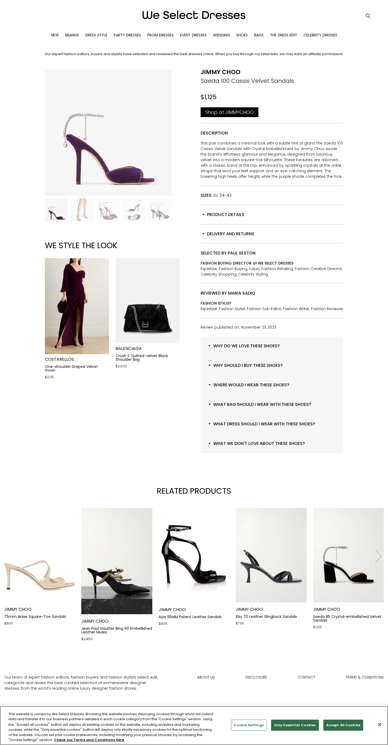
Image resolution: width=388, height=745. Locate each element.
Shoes (242, 35)
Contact (306, 677)
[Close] (379, 724)
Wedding (221, 35)
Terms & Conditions (365, 677)
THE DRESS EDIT (283, 35)
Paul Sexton (241, 253)
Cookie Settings (249, 725)
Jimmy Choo (220, 72)
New (55, 35)
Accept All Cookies (343, 725)
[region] (194, 725)
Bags (259, 35)
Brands (72, 35)
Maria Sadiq (241, 293)
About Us (206, 677)
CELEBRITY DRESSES (320, 35)
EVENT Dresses (193, 35)
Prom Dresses (160, 35)
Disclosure (256, 677)
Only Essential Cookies (295, 725)
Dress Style (96, 35)
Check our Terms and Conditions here (89, 739)
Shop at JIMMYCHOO (229, 112)
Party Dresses (127, 35)
